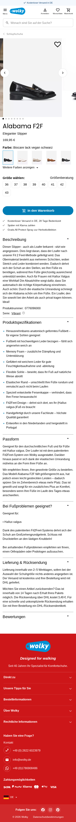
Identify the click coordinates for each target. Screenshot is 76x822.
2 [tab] (6, 118)
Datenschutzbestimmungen (48, 816)
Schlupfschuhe (15, 34)
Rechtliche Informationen (20, 721)
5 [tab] (14, 118)
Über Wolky (11, 710)
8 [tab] (23, 118)
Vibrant (16, 313)
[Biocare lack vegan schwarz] (9, 158)
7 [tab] (20, 118)
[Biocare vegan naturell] (52, 158)
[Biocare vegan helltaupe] (38, 158)
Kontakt (8, 742)
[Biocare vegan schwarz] (67, 158)
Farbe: (28, 147)
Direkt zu (9, 677)
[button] (57, 43)
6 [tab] (17, 118)
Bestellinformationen (17, 699)
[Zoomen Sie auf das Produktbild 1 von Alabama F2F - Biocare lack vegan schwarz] (33, 77)
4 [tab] (11, 118)
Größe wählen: (14, 178)
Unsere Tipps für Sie (17, 688)
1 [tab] (3, 118)
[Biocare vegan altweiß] (23, 158)
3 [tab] (9, 118)
